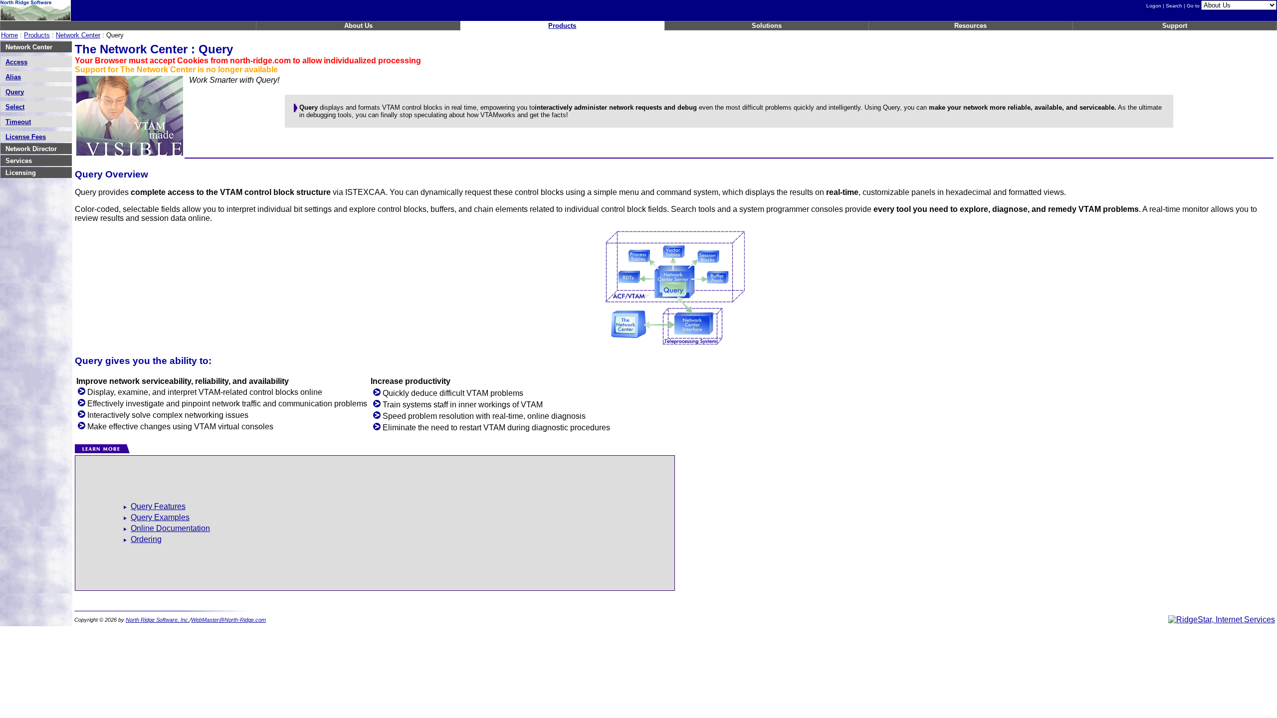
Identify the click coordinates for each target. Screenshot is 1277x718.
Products (562, 25)
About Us (358, 25)
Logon (1153, 5)
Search (1174, 5)
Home (9, 35)
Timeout (18, 122)
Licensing (20, 173)
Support (1174, 25)
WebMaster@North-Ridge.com (228, 620)
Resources (970, 25)
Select (14, 107)
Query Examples (160, 517)
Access (16, 62)
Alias (13, 77)
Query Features (158, 506)
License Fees (25, 137)
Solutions (767, 25)
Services (18, 161)
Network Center (78, 35)
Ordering (146, 539)
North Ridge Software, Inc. (158, 620)
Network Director (31, 149)
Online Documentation (170, 528)
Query (14, 92)
